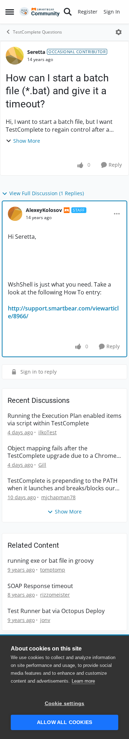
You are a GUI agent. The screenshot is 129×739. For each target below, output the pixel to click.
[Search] (67, 11)
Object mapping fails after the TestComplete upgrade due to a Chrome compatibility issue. (62, 452)
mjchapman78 (58, 497)
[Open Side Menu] (10, 11)
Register (87, 11)
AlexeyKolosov (44, 210)
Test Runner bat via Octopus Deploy (56, 611)
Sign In (112, 11)
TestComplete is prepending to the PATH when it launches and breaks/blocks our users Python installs (63, 484)
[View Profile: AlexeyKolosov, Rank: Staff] (15, 214)
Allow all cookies (64, 722)
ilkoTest (47, 432)
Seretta (36, 52)
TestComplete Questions (37, 32)
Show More (26, 140)
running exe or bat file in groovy (51, 561)
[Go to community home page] (39, 12)
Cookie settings (65, 703)
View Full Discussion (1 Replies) (46, 193)
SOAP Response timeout (40, 586)
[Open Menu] (119, 32)
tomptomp (52, 569)
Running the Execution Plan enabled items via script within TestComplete (64, 419)
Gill (42, 464)
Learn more (83, 681)
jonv (45, 620)
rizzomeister (55, 594)
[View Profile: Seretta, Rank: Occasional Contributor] (15, 56)
